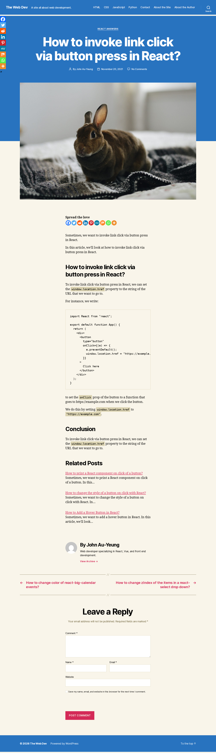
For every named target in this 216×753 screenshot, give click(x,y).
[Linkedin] (85, 222)
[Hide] (1, 72)
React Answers (108, 29)
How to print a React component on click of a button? (104, 473)
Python (133, 7)
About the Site (162, 7)
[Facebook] (68, 222)
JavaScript (118, 7)
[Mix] (102, 222)
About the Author (184, 7)
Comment (71, 633)
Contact (145, 7)
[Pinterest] (91, 222)
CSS (106, 7)
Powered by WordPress (64, 743)
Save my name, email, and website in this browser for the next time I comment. (107, 691)
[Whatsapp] (108, 222)
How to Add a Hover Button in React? (92, 513)
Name (69, 662)
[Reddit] (79, 222)
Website (69, 676)
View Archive (89, 561)
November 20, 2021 (112, 69)
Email (113, 662)
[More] (114, 222)
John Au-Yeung (84, 69)
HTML (96, 7)
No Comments (139, 69)
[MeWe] (96, 222)
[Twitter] (74, 222)
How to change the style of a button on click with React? (105, 493)
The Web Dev (17, 7)
